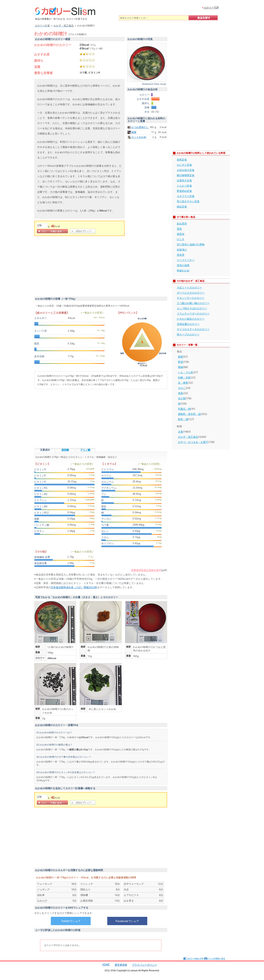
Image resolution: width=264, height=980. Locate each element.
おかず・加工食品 (188, 436)
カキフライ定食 (185, 196)
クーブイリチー (185, 260)
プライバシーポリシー (144, 964)
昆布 (179, 228)
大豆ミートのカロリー (189, 287)
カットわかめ (138, 137)
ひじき (180, 239)
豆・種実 (183, 382)
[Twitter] (71, 921)
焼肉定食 (182, 159)
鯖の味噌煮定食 (185, 175)
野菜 (180, 361)
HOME (106, 964)
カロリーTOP (211, 7)
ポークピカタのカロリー (190, 292)
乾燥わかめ (183, 270)
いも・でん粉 (185, 372)
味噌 (133, 132)
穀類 (180, 356)
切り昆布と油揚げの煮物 (190, 244)
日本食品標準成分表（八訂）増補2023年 (74, 587)
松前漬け (182, 249)
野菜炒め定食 (184, 190)
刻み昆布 (182, 223)
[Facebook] (127, 921)
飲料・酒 (183, 419)
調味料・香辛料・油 (189, 414)
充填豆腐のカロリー (188, 324)
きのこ (182, 387)
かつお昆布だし (140, 127)
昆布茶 (180, 254)
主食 (180, 431)
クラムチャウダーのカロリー (193, 313)
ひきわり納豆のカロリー (190, 318)
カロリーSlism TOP (195, 958)
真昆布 (180, 233)
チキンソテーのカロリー (190, 297)
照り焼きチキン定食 (188, 201)
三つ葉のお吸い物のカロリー (193, 303)
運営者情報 (121, 964)
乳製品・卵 (184, 408)
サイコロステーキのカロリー (193, 329)
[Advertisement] (66, 267)
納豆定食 (182, 206)
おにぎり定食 (184, 164)
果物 (180, 367)
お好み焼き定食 (185, 170)
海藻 (180, 393)
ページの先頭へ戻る (216, 958)
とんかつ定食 (184, 185)
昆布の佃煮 (183, 265)
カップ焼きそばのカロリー (192, 308)
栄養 (37, 67)
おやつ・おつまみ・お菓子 (193, 442)
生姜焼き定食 (184, 180)
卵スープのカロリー (188, 334)
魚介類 (182, 398)
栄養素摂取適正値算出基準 (146, 570)
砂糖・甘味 (184, 377)
